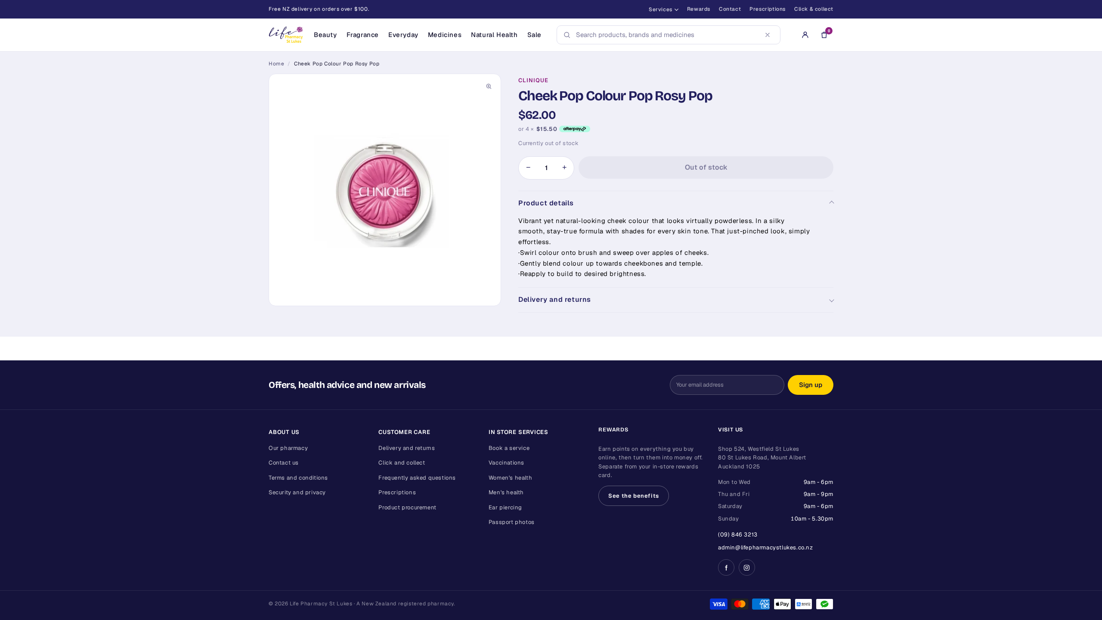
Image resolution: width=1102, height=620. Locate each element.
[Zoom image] (489, 86)
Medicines (444, 35)
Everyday (403, 35)
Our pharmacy (288, 448)
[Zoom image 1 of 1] (385, 190)
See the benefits (633, 495)
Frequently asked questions (417, 477)
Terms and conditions (298, 477)
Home (276, 63)
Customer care (404, 432)
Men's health (506, 492)
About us (284, 432)
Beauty (325, 35)
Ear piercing (505, 507)
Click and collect (401, 462)
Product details (546, 203)
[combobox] (666, 35)
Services (660, 9)
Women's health (510, 477)
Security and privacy (297, 492)
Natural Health (494, 35)
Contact (730, 9)
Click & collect (813, 9)
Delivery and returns (554, 299)
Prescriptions (767, 9)
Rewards (698, 9)
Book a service (509, 448)
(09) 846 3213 (738, 534)
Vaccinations (506, 462)
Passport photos (512, 522)
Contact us (284, 462)
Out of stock (706, 167)
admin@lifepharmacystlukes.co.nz (765, 547)
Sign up (810, 385)
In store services (518, 432)
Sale (534, 35)
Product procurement (407, 507)
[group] (385, 190)
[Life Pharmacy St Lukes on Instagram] (747, 567)
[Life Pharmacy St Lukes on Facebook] (726, 567)
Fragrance (363, 35)
